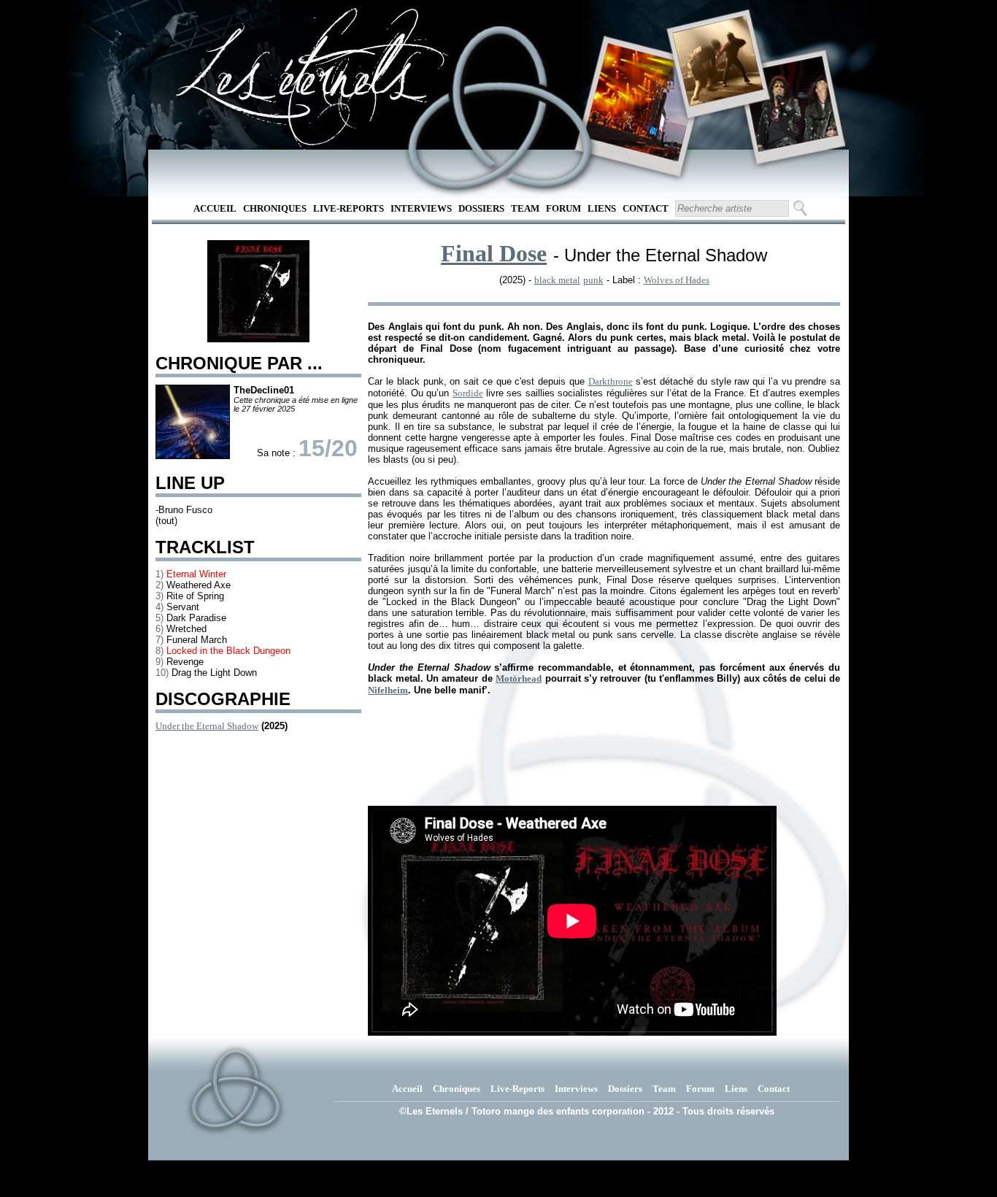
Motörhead (519, 678)
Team (525, 208)
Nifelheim (388, 690)
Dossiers (481, 208)
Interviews (421, 208)
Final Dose (494, 253)
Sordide (468, 393)
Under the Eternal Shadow (206, 725)
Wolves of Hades (676, 279)
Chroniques (275, 208)
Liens (602, 208)
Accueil (214, 208)
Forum (563, 208)
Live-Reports (348, 208)
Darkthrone (610, 381)
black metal (557, 279)
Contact (646, 208)
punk (593, 279)
